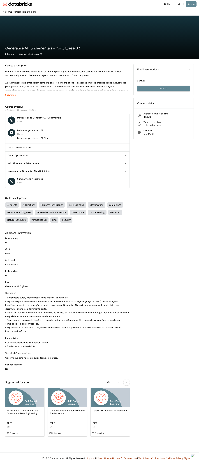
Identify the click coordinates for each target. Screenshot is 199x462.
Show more (10, 94)
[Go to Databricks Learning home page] (17, 4)
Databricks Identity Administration (110, 410)
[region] (56, 443)
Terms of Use (130, 458)
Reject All (73, 453)
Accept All (96, 453)
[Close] (106, 429)
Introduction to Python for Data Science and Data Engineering (22, 412)
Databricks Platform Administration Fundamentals (67, 412)
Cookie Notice (58, 442)
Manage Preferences (21, 453)
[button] (67, 147)
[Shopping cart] (179, 4)
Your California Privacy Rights (175, 458)
